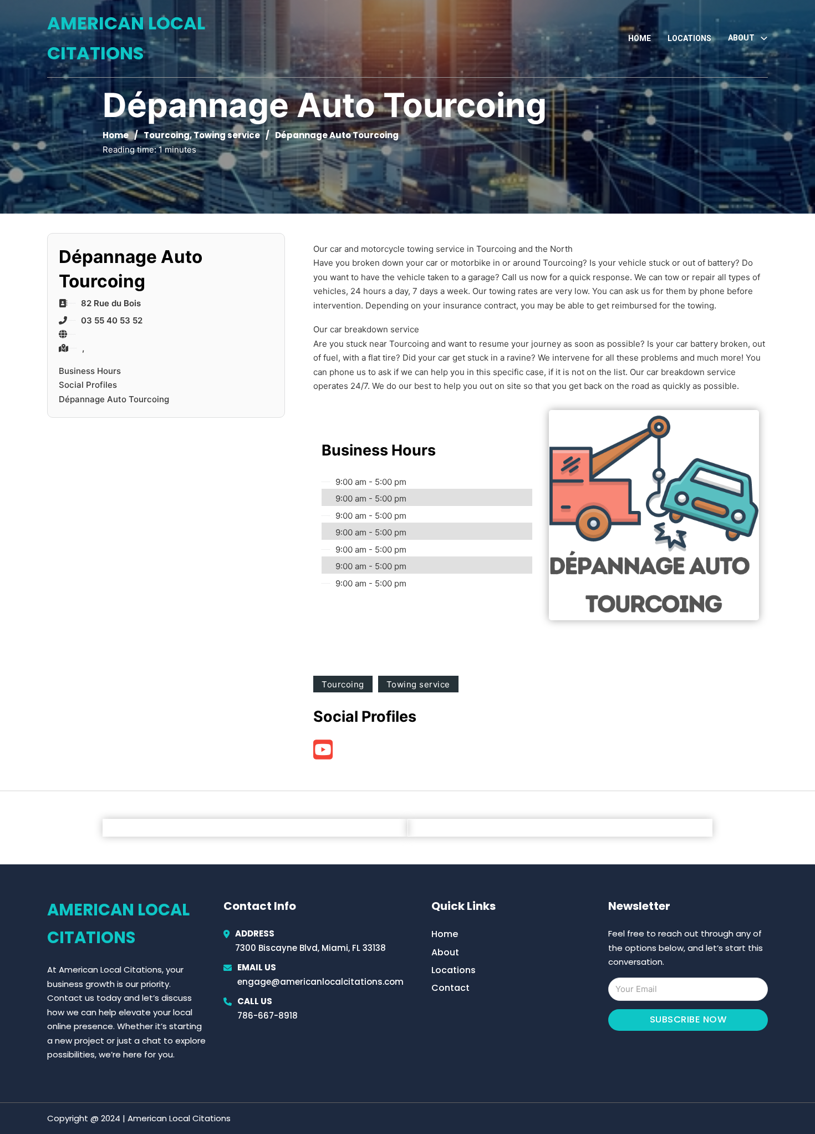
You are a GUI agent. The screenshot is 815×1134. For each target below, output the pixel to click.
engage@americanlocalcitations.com (320, 982)
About (445, 952)
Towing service (226, 135)
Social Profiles (88, 384)
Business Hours (90, 371)
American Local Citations (126, 38)
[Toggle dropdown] (764, 38)
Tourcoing (167, 135)
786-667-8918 (267, 1015)
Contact (450, 987)
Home (639, 38)
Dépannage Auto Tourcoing (114, 399)
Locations (689, 38)
